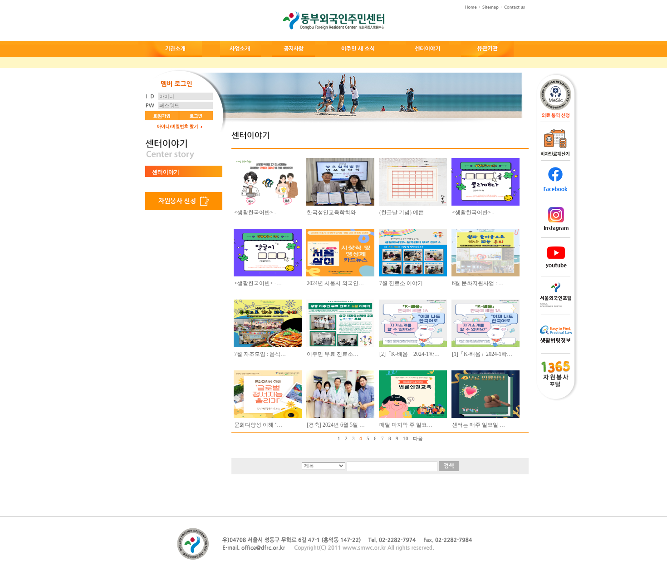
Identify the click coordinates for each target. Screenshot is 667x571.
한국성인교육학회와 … (335, 212)
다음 (418, 438)
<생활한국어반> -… (258, 212)
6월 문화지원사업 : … (478, 283)
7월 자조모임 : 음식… (260, 354)
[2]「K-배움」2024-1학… (409, 354)
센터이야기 (165, 172)
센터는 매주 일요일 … (478, 425)
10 (405, 438)
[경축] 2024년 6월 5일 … (336, 425)
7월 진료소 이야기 (401, 283)
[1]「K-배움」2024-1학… (482, 354)
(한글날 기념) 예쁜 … (405, 212)
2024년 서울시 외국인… (335, 283)
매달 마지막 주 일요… (405, 425)
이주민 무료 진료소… (332, 354)
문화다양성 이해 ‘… (258, 425)
